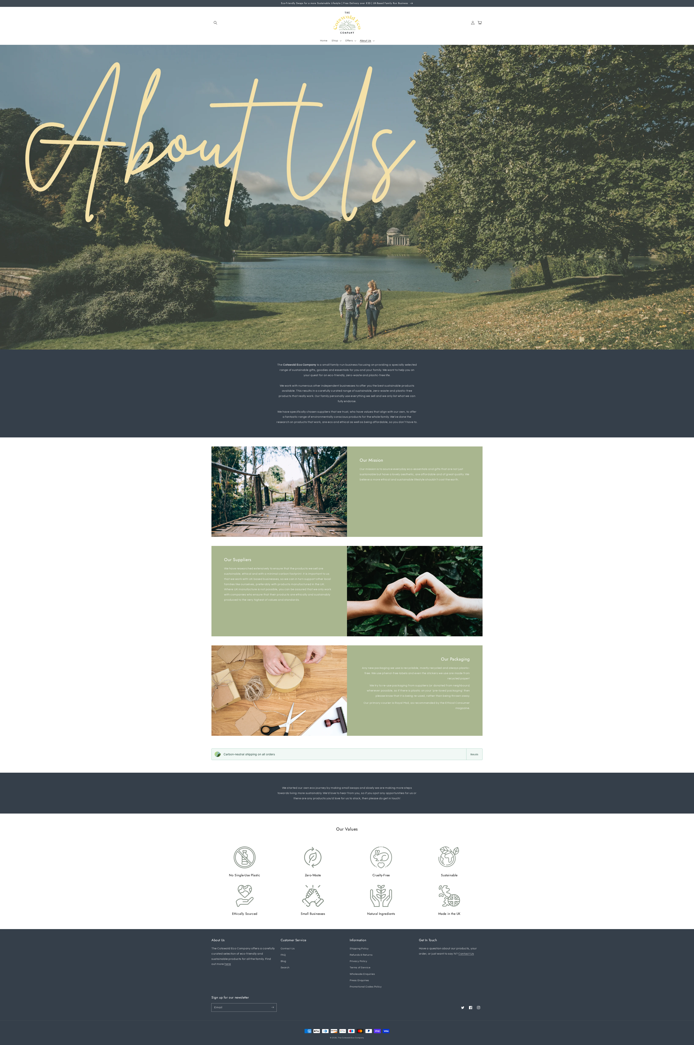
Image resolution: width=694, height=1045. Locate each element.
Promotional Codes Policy (366, 987)
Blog (283, 961)
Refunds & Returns (361, 955)
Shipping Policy (359, 948)
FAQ (283, 955)
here (227, 964)
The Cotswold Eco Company (351, 1038)
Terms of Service (360, 967)
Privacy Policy (358, 961)
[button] (215, 23)
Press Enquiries (359, 980)
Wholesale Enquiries (362, 974)
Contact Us (288, 948)
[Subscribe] (273, 1007)
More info (474, 754)
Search (285, 967)
